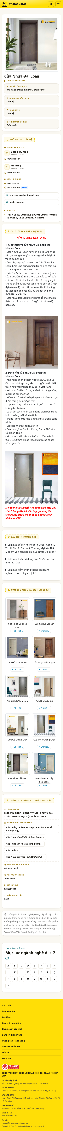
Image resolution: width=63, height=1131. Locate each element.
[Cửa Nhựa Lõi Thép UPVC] (17, 609)
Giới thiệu (7, 1005)
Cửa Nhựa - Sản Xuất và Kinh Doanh (24, 837)
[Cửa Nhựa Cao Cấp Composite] (44, 763)
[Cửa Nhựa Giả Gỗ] (44, 686)
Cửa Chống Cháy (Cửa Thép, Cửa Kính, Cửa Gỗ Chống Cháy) (29, 829)
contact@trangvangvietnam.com (15, 1123)
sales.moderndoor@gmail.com (24, 195)
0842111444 (13, 183)
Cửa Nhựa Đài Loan (17, 778)
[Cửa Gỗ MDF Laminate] (17, 686)
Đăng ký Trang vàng (12, 1034)
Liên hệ (5, 1052)
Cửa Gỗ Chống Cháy (17, 739)
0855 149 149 (13, 172)
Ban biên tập (8, 1011)
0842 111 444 (13, 159)
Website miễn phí (11, 1046)
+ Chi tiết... (17, 630)
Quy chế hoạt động (11, 1023)
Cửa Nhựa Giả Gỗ (44, 701)
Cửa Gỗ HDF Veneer (44, 623)
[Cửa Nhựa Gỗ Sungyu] (44, 647)
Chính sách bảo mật (12, 1029)
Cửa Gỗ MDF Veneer (17, 662)
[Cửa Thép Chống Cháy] (44, 725)
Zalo (25, 187)
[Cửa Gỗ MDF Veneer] (17, 647)
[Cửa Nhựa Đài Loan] (17, 763)
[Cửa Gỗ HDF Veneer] (44, 609)
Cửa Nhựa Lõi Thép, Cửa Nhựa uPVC (24, 857)
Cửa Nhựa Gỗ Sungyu (44, 662)
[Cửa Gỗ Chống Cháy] (17, 725)
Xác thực (6, 1017)
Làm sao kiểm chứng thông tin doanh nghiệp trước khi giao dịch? (27, 571)
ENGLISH (6, 1058)
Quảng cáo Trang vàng (13, 1040)
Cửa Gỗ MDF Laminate (17, 701)
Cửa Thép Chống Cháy (44, 739)
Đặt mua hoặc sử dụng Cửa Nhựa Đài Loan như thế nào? (30, 560)
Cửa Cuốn (11, 850)
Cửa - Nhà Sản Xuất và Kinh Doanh (23, 844)
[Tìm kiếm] (51, 4)
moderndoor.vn (17, 202)
